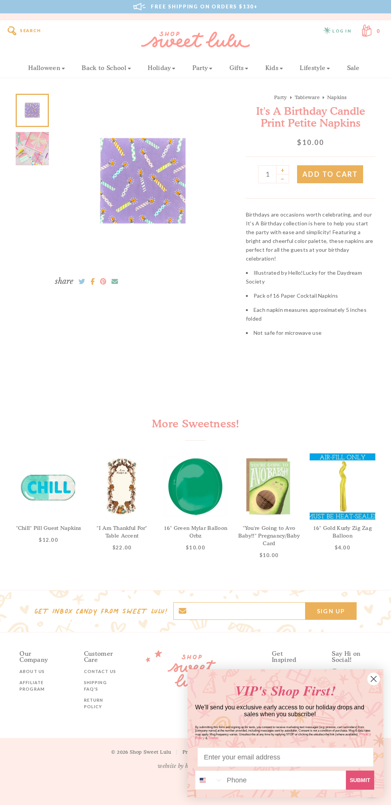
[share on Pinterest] (103, 281)
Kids (271, 68)
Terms (213, 738)
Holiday (159, 68)
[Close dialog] (373, 679)
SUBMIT (360, 780)
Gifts (236, 68)
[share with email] (114, 281)
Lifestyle (312, 68)
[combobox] (209, 780)
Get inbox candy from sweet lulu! (100, 611)
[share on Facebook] (92, 281)
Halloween (44, 68)
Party (200, 68)
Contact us (100, 671)
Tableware (307, 97)
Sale (353, 68)
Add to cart (330, 174)
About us (32, 671)
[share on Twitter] (82, 281)
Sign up (331, 611)
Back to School (104, 68)
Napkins (337, 97)
